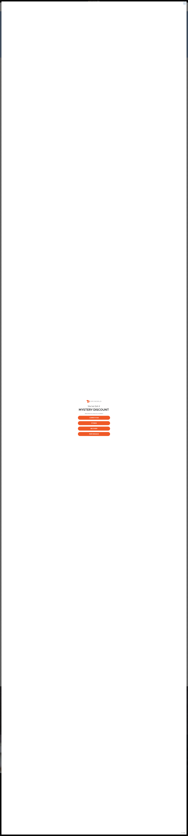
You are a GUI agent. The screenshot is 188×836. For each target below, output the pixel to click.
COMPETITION (94, 417)
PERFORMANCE (94, 434)
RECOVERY (94, 428)
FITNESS (94, 423)
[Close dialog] (184, 3)
